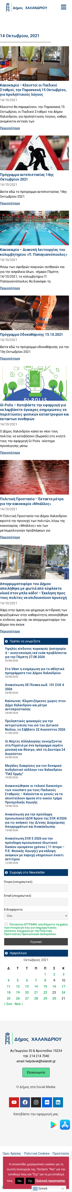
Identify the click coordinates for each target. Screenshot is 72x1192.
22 (45, 992)
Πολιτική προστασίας (50, 1180)
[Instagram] (36, 1102)
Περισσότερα (10, 128)
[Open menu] (64, 7)
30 (54, 998)
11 (8, 986)
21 (36, 992)
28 (36, 998)
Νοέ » (19, 1004)
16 (54, 986)
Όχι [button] (30, 1180)
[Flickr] (47, 1102)
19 (18, 992)
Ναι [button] (20, 1180)
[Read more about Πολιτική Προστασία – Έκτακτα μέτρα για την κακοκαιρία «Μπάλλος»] (34, 477)
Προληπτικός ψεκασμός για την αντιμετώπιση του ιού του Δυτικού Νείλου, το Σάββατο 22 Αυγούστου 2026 (35, 725)
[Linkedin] (58, 1102)
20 (27, 992)
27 (27, 998)
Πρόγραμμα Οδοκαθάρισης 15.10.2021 (31, 334)
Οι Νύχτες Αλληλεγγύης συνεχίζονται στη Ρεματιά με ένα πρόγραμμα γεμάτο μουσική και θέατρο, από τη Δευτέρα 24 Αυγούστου (35, 747)
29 (45, 998)
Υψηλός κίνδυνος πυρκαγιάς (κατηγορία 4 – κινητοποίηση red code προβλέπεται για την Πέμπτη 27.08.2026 (36, 653)
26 (18, 998)
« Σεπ (8, 1004)
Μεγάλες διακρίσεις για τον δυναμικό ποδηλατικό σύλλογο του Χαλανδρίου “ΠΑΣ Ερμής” (33, 770)
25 (8, 998)
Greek (42, 1188)
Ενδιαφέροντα (13, 909)
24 (63, 992)
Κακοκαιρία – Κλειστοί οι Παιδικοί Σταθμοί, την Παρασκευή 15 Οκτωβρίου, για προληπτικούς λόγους (33, 90)
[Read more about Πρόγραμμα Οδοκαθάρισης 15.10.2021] (34, 313)
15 (45, 986)
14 (36, 986)
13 (27, 986)
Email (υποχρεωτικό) (17, 895)
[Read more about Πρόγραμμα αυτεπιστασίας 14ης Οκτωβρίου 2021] (34, 153)
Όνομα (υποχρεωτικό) (18, 881)
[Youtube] (14, 1102)
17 (63, 986)
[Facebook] (25, 1102)
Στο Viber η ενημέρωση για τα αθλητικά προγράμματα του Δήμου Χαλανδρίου (34, 671)
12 (18, 986)
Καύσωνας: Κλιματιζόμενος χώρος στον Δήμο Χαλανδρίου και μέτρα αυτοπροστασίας (35, 705)
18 (8, 992)
